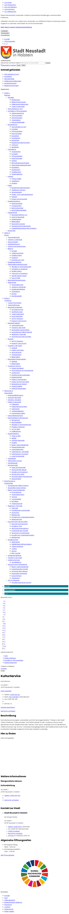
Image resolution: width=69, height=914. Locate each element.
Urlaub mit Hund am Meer (20, 382)
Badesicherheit (17, 377)
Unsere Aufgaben (18, 368)
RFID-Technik (16, 553)
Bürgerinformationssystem (21, 143)
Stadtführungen (17, 312)
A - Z (5, 44)
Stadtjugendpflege (14, 262)
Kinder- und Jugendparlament (22, 194)
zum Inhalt (8, 3)
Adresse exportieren (8, 707)
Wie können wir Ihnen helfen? (11, 63)
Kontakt (7, 39)
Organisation (16, 120)
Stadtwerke (12, 458)
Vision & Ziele (16, 436)
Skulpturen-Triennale (19, 334)
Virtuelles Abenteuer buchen (21, 583)
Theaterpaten (16, 355)
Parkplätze (15, 404)
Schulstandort (16, 206)
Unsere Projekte (17, 386)
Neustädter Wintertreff (19, 574)
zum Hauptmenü (10, 5)
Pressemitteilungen (18, 447)
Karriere (14, 161)
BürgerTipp (15, 140)
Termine (14, 497)
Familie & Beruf (17, 271)
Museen (10, 339)
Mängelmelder (9, 79)
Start (6, 656)
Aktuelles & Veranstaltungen (21, 267)
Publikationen (16, 431)
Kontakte (15, 129)
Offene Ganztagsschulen (17, 246)
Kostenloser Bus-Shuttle (20, 531)
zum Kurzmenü (9, 9)
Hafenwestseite (17, 204)
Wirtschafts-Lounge (15, 461)
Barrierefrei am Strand (19, 384)
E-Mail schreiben (14, 831)
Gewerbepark (12, 463)
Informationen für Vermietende (22, 370)
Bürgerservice (12, 125)
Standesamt (16, 138)
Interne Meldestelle (18, 122)
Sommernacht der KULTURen (21, 337)
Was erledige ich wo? (11, 74)
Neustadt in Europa (18, 224)
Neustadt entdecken (15, 307)
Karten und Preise (18, 350)
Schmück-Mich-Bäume (19, 571)
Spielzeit (14, 348)
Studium (14, 183)
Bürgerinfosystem (10, 83)
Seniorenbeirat (17, 192)
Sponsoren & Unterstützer (20, 533)
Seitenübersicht (9, 900)
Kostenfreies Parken (18, 413)
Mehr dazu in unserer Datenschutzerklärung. (16, 27)
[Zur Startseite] (23, 58)
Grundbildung (16, 562)
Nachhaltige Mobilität (19, 210)
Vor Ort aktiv (16, 429)
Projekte (14, 443)
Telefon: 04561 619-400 (12, 796)
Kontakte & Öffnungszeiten (17, 111)
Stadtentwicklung (14, 201)
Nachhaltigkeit (16, 422)
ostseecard (16, 373)
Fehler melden (9, 911)
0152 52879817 (14, 697)
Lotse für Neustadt (18, 217)
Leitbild (14, 438)
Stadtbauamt (16, 172)
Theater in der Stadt (18, 328)
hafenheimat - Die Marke (20, 452)
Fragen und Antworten (19, 199)
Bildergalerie (16, 222)
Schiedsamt (16, 291)
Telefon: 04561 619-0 (15, 827)
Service (14, 551)
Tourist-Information (14, 303)
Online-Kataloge (17, 546)
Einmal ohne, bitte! (18, 474)
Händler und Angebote (19, 472)
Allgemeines (16, 542)
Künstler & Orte (17, 526)
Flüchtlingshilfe (17, 296)
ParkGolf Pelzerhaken (19, 389)
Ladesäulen (16, 409)
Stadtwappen (16, 219)
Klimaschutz (16, 420)
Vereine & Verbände (15, 240)
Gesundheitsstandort (15, 416)
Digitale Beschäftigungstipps (22, 544)
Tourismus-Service (14, 366)
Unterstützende (17, 504)
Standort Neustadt (14, 398)
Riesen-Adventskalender (20, 445)
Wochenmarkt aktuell (19, 470)
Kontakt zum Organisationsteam (23, 517)
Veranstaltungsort (18, 495)
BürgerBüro (8, 77)
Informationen (16, 492)
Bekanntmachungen (11, 86)
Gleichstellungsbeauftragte (21, 165)
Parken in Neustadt (14, 402)
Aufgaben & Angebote (19, 269)
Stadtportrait (12, 213)
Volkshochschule (17, 253)
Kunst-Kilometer (17, 316)
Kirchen (14, 294)
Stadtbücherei (17, 255)
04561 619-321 (15, 695)
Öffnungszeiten (9, 41)
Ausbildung (15, 181)
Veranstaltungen (14, 237)
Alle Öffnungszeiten (7, 855)
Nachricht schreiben (8, 711)
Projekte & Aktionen (18, 427)
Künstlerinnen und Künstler (21, 510)
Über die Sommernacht (20, 524)
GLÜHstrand (16, 578)
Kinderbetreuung (14, 244)
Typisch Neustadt (18, 314)
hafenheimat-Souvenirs (20, 454)
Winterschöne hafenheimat (17, 564)
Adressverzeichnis (18, 113)
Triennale (15, 508)
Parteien (14, 197)
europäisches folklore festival (22, 332)
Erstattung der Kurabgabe (21, 375)
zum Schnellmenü (10, 7)
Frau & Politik (16, 278)
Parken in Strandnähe (19, 379)
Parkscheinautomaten (19, 407)
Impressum (8, 905)
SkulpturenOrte (17, 519)
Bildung (10, 249)
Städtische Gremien (18, 190)
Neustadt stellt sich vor (19, 215)
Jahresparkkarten (18, 411)
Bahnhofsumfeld (17, 208)
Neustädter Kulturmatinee (20, 330)
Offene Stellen (16, 179)
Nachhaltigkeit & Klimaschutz (18, 418)
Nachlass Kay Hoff (18, 260)
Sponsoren (15, 513)
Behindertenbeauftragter (20, 163)
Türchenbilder (16, 499)
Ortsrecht (15, 145)
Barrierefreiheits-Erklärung (13, 902)
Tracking (7, 907)
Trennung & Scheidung (20, 273)
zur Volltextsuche (10, 12)
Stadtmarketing (17, 174)
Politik (10, 185)
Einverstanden (5, 33)
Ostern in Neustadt (18, 106)
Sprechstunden (17, 118)
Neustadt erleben (14, 323)
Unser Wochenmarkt (19, 467)
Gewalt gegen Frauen (19, 276)
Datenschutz (8, 909)
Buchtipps (15, 501)
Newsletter (15, 147)
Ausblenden (4, 31)
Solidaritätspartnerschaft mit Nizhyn (24, 228)
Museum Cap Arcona (19, 321)
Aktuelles (11, 97)
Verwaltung (12, 149)
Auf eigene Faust (17, 310)
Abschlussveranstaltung (20, 528)
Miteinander (12, 282)
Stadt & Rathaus (10, 658)
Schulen (14, 251)
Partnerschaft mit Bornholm (21, 226)
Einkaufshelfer (16, 479)
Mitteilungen (16, 100)
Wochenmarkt (13, 465)
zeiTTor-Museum (17, 319)
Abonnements (16, 352)
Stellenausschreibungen (12, 81)
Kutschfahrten (16, 576)
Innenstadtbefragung (15, 395)
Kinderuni (15, 258)
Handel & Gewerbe (14, 400)
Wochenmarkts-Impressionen (22, 477)
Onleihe (14, 549)
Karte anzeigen (6, 691)
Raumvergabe (17, 134)
